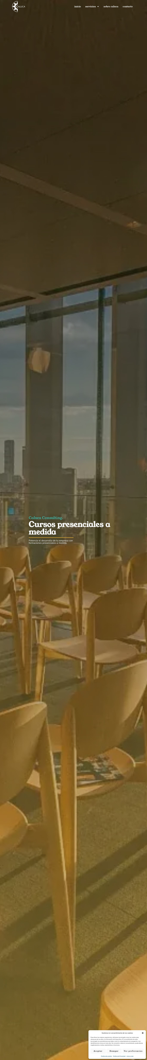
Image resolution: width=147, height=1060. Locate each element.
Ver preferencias (133, 1051)
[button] (143, 1033)
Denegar (114, 1051)
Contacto (128, 6)
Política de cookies (106, 1056)
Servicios (90, 6)
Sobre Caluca (111, 6)
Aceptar (98, 1051)
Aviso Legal (130, 1056)
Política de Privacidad (119, 1056)
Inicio (77, 6)
